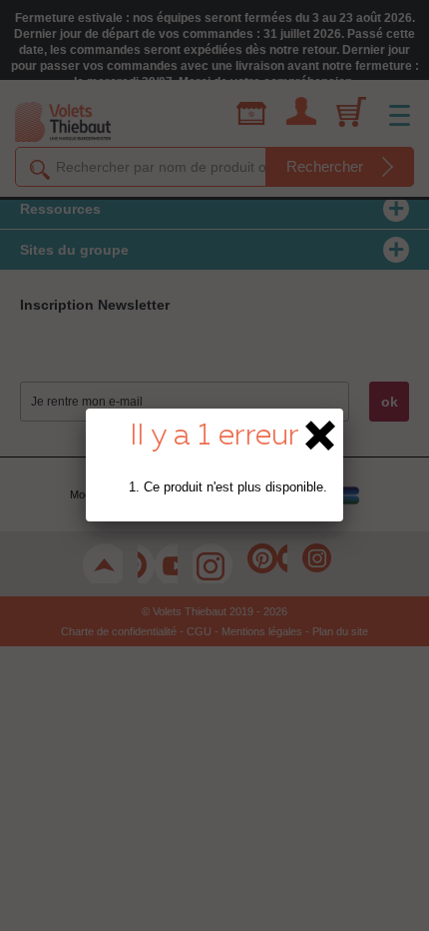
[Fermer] (318, 434)
